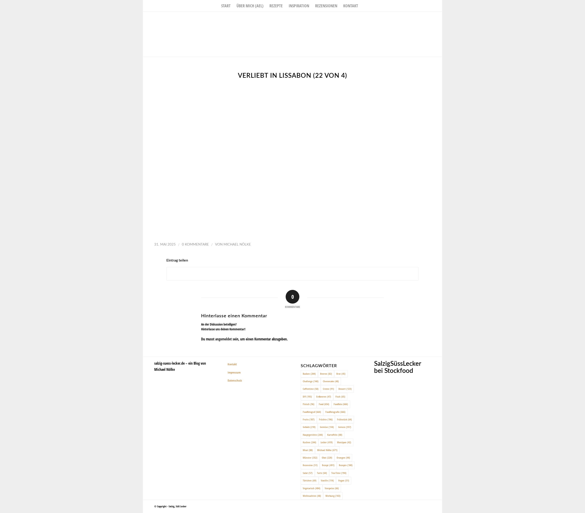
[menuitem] (226, 5)
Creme (328, 388)
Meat (308, 450)
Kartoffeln (334, 434)
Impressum (234, 372)
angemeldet (223, 339)
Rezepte (346, 465)
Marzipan (344, 442)
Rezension (310, 465)
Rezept (328, 465)
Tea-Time (338, 473)
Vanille (327, 480)
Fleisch (308, 404)
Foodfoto (341, 404)
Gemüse (327, 427)
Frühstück (344, 419)
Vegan (343, 480)
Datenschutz (235, 380)
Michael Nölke (237, 244)
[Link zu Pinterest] (438, 18)
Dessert (345, 388)
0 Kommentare (195, 244)
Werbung (332, 495)
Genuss (344, 427)
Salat (308, 473)
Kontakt (232, 364)
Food (324, 404)
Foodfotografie (335, 412)
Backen (309, 373)
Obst (327, 457)
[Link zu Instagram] (431, 18)
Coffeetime (311, 388)
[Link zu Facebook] (425, 18)
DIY (307, 396)
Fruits (309, 419)
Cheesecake (331, 381)
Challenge (311, 381)
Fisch (340, 396)
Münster (310, 457)
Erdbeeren (323, 396)
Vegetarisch (311, 488)
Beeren (326, 373)
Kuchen (309, 442)
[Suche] (364, 5)
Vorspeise (332, 488)
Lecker (327, 442)
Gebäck (309, 427)
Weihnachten (312, 495)
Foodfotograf (312, 412)
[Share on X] (292, 273)
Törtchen (309, 480)
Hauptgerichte (313, 434)
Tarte (322, 473)
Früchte (326, 419)
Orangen (343, 457)
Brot (341, 373)
